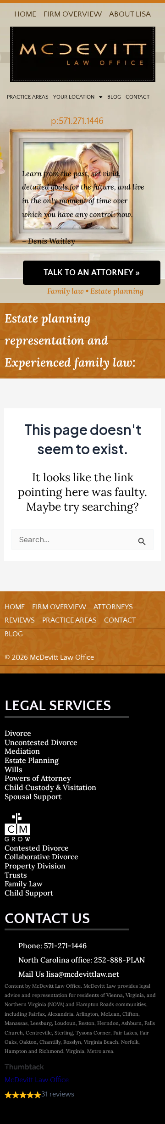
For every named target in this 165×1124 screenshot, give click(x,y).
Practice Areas (28, 97)
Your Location (73, 97)
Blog (114, 97)
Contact (137, 97)
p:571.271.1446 (77, 121)
